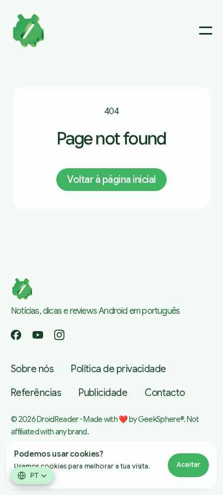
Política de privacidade (118, 369)
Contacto (165, 393)
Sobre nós (32, 369)
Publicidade (102, 393)
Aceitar (188, 464)
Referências (36, 393)
